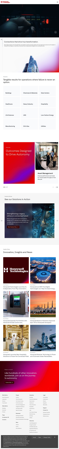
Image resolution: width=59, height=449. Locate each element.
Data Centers (32, 401)
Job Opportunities (19, 408)
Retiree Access (46, 416)
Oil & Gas (31, 415)
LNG (30, 410)
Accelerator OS (5, 417)
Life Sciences (32, 408)
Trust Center (4, 402)
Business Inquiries (46, 412)
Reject (39, 437)
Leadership (4, 399)
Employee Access (46, 414)
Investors (4, 419)
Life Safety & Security (33, 426)
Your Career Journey (19, 401)
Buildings (4, 408)
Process (3, 411)
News (17, 422)
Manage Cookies (47, 437)
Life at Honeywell (19, 399)
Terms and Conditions (17, 442)
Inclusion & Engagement (20, 404)
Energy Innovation (33, 424)
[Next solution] (57, 187)
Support (44, 407)
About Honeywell (5, 397)
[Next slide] (57, 220)
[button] (55, 32)
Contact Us (45, 410)
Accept (34, 437)
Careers (17, 397)
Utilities (31, 417)
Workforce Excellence (34, 432)
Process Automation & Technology (22, 419)
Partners (3, 401)
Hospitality (31, 406)
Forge (3, 415)
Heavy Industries (33, 404)
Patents (44, 401)
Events (17, 426)
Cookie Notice (8, 442)
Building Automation (19, 415)
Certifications (45, 399)
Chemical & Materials (33, 399)
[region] (29, 20)
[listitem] (11, 91)
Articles (17, 424)
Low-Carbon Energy (33, 412)
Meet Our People (19, 410)
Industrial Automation (20, 417)
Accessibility (45, 397)
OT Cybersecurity (33, 430)
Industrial (4, 410)
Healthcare (32, 402)
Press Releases (18, 428)
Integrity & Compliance (20, 406)
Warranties (45, 404)
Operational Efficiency (34, 428)
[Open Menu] (57, 2)
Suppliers (45, 402)
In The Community (19, 402)
